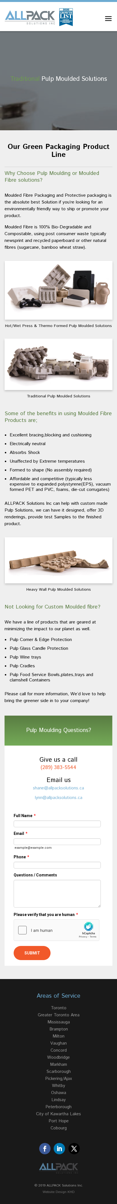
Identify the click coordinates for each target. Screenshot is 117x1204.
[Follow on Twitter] (74, 1148)
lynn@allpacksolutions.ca (58, 798)
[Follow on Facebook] (45, 1148)
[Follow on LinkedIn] (59, 1148)
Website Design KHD (59, 1192)
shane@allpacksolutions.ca (58, 788)
